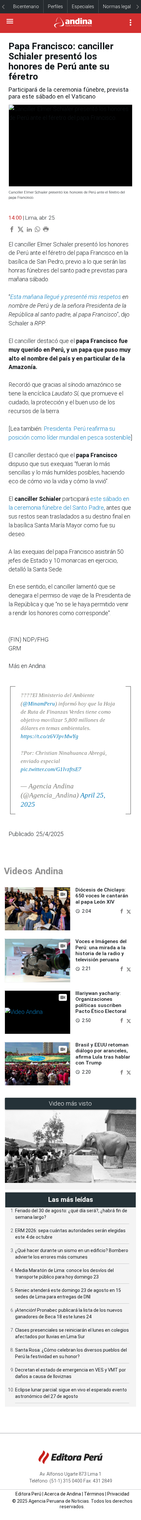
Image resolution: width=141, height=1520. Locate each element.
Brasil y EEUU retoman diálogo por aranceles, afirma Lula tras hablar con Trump (102, 1054)
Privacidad (118, 1494)
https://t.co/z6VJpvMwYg (49, 736)
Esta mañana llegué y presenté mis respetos (66, 296)
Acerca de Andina (62, 1494)
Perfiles (55, 6)
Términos (94, 1494)
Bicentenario (26, 6)
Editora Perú (28, 1494)
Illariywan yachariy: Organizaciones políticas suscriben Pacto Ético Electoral (100, 1002)
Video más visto (70, 1103)
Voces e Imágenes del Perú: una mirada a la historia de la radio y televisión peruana (101, 950)
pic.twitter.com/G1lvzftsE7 (51, 769)
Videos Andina (33, 871)
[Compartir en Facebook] (122, 910)
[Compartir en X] (128, 910)
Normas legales (119, 6)
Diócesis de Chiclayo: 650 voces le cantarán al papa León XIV (101, 896)
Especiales (83, 6)
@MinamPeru (39, 704)
